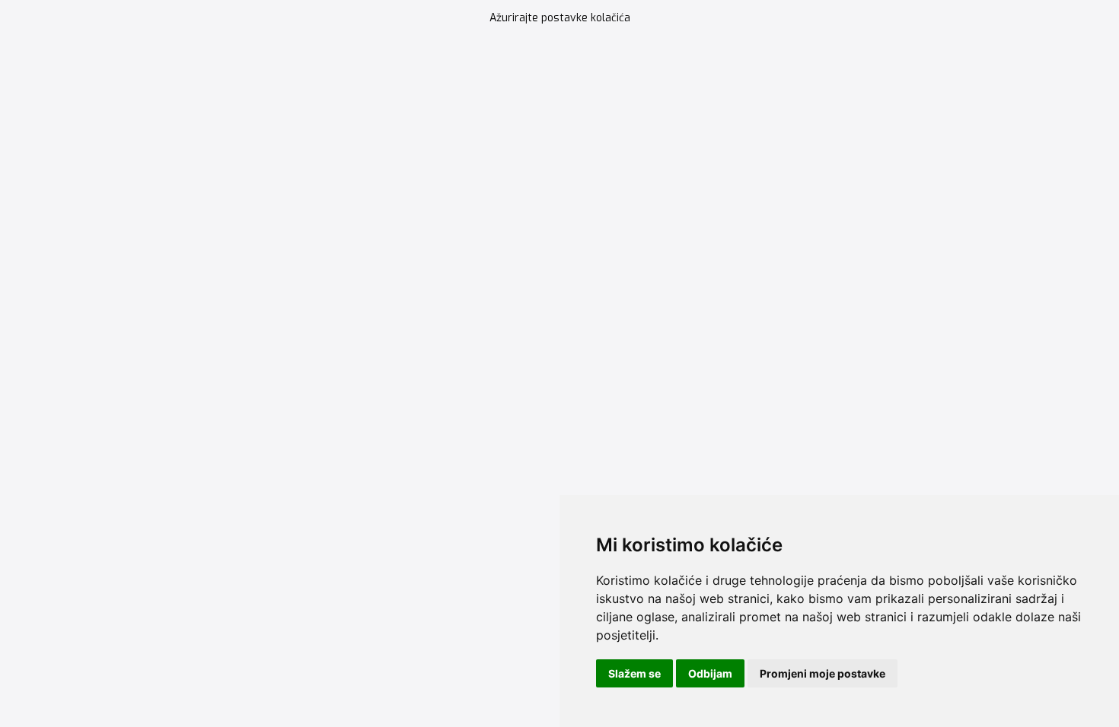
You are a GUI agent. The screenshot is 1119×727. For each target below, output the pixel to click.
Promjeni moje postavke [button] (822, 673)
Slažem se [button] (634, 673)
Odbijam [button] (710, 673)
